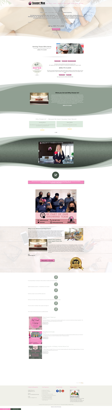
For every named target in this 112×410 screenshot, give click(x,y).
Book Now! (56, 29)
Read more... (45, 323)
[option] (42, 126)
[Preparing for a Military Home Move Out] (35, 358)
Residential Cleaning (45, 390)
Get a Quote (68, 3)
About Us (50, 3)
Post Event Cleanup (49, 317)
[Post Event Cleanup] (35, 329)
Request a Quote (47, 260)
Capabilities (60, 3)
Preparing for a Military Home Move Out (56, 346)
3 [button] (56, 132)
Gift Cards (72, 3)
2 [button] (55, 132)
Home (47, 3)
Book (72, 18)
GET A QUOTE (5, 409)
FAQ (63, 3)
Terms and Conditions (64, 404)
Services (54, 3)
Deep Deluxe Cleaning (46, 391)
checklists (58, 102)
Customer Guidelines (71, 103)
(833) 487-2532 (15, 409)
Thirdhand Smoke (48, 332)
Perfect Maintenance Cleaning (47, 394)
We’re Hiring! (81, 3)
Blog (65, 3)
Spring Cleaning (45, 392)
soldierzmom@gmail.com (32, 397)
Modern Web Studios (58, 406)
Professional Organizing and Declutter (49, 395)
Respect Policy (70, 404)
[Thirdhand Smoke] (35, 343)
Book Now (76, 3)
